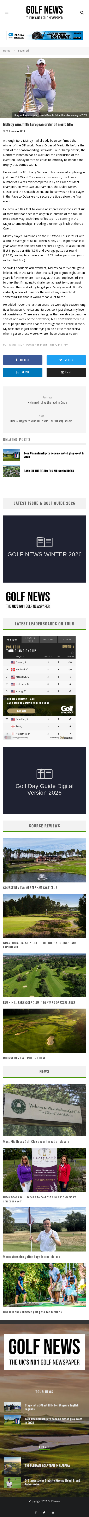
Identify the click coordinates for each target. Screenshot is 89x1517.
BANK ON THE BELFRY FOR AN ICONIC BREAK (49, 470)
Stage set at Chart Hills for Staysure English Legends (51, 1407)
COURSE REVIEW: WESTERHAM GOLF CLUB (30, 887)
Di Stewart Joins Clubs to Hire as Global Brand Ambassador (52, 1482)
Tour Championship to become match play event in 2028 (54, 455)
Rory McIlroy (59, 344)
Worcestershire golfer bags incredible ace (31, 1256)
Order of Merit (37, 344)
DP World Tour (14, 344)
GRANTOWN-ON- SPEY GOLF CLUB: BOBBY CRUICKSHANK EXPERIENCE (40, 944)
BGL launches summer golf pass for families (32, 1311)
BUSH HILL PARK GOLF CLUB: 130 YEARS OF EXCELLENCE (39, 1002)
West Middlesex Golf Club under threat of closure (36, 1141)
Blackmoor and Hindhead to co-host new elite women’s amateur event (39, 1199)
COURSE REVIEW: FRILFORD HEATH (25, 1058)
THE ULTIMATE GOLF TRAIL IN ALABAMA (47, 1465)
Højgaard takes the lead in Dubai (47, 400)
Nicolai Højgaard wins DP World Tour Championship (41, 418)
